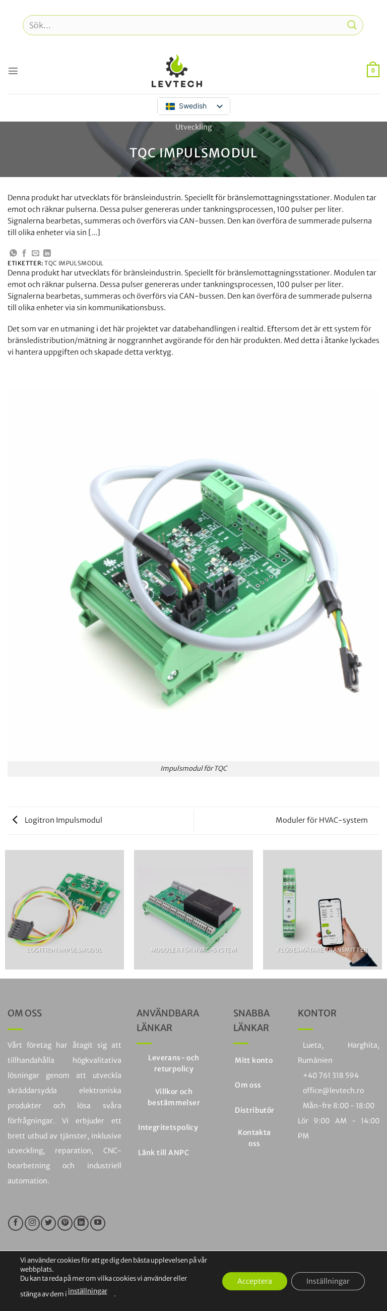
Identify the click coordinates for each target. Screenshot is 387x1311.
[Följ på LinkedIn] (81, 1223)
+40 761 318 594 (331, 1075)
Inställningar (328, 1280)
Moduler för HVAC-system (322, 820)
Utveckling (193, 127)
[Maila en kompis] (35, 254)
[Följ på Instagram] (32, 1223)
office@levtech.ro (333, 1090)
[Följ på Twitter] (48, 1223)
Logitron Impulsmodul (62, 820)
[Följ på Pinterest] (65, 1223)
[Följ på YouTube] (97, 1223)
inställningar (87, 1291)
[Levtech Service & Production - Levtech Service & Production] (177, 70)
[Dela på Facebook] (24, 254)
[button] (13, 70)
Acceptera (254, 1280)
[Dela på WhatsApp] (13, 254)
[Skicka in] (352, 25)
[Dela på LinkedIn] (47, 254)
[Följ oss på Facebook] (15, 1223)
